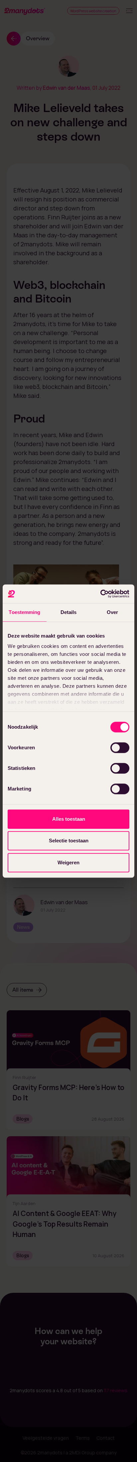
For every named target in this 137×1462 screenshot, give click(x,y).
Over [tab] (112, 612)
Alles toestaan (68, 819)
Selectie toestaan (68, 840)
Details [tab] (69, 612)
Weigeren (68, 862)
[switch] (119, 747)
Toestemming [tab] (24, 612)
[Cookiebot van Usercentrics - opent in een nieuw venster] (100, 593)
